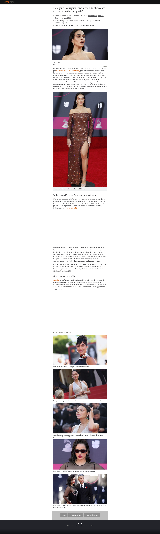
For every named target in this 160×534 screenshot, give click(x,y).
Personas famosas (92, 515)
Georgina (56, 280)
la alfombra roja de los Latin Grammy (68, 71)
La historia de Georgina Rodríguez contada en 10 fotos (74, 25)
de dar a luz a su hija (71, 208)
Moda (64, 515)
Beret (103, 267)
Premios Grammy (75, 515)
